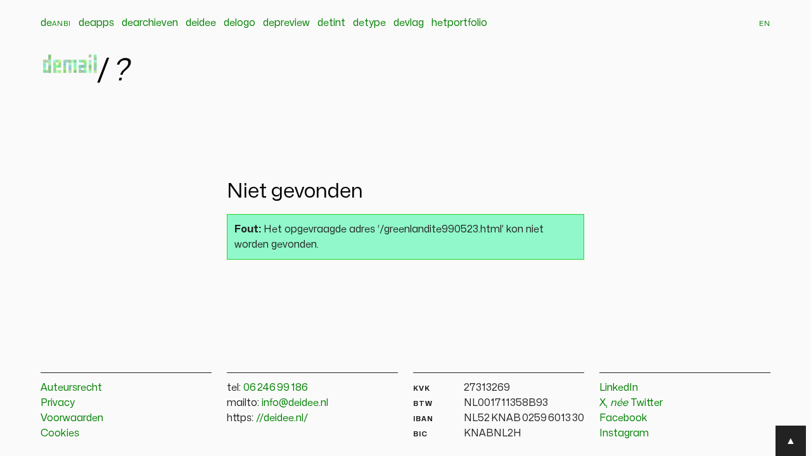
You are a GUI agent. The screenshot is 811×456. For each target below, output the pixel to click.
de (56, 23)
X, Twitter (631, 403)
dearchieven (150, 23)
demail (68, 68)
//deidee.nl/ (282, 418)
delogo (239, 23)
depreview (286, 23)
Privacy (58, 403)
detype (369, 23)
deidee (201, 23)
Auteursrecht (71, 388)
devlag (408, 23)
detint (331, 23)
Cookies (60, 433)
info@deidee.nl (295, 403)
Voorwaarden (72, 418)
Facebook (623, 418)
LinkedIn (618, 388)
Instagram (624, 433)
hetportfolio (459, 23)
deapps (96, 23)
